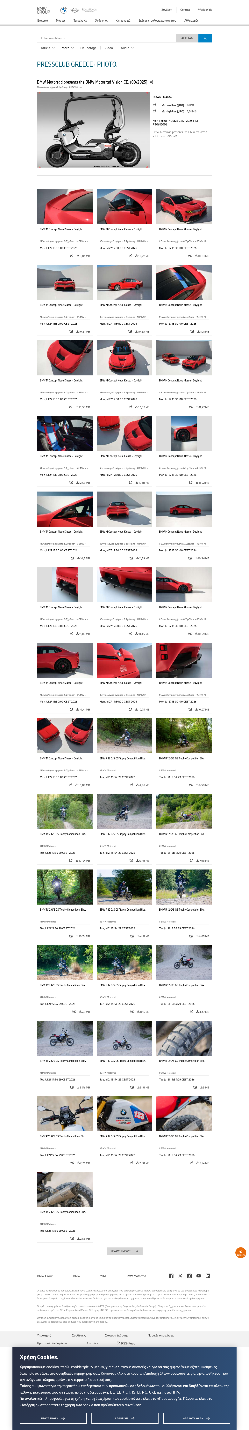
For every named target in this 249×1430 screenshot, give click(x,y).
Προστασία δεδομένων (52, 1343)
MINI (103, 1276)
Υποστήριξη (45, 1335)
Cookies (92, 1343)
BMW (76, 1276)
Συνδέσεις (79, 1335)
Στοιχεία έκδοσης (116, 1335)
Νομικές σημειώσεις (161, 1335)
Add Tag (187, 38)
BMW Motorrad (135, 1276)
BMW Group (45, 1276)
